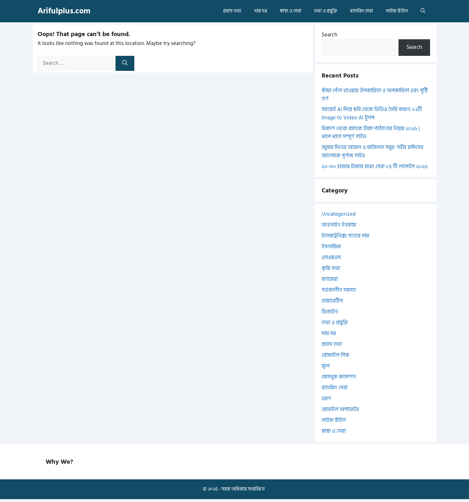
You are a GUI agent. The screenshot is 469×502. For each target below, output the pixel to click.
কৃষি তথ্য (331, 268)
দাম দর (260, 11)
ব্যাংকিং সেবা (361, 11)
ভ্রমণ (326, 398)
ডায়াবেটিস (332, 300)
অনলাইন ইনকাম (339, 225)
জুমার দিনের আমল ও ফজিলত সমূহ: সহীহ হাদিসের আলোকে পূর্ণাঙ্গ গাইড (372, 151)
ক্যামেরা (330, 279)
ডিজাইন (330, 311)
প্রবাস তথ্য (232, 11)
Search (329, 34)
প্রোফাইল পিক (335, 355)
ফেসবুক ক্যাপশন (339, 376)
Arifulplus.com (64, 11)
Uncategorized (339, 214)
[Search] (124, 63)
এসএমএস (331, 257)
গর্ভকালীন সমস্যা (339, 290)
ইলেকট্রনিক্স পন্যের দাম (345, 235)
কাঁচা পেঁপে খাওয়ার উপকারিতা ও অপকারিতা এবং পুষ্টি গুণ (375, 94)
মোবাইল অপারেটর (340, 409)
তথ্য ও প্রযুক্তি (325, 11)
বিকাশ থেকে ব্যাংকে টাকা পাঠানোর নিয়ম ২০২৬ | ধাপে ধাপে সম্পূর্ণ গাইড (371, 132)
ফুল (326, 366)
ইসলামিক (331, 246)
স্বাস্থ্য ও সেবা (290, 11)
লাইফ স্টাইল (397, 11)
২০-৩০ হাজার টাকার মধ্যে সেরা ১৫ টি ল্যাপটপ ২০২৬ (375, 166)
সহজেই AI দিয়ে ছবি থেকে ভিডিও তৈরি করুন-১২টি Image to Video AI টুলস (372, 113)
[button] (423, 11)
